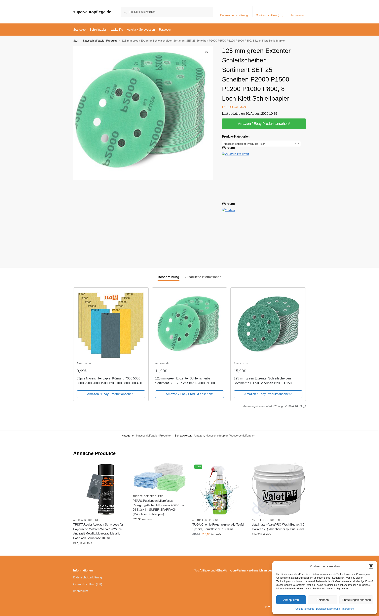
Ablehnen (323, 599)
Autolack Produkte (86, 520)
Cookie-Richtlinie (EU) (270, 15)
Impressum (348, 608)
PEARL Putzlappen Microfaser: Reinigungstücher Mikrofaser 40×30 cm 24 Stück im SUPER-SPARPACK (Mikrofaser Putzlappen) (158, 507)
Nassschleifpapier (217, 435)
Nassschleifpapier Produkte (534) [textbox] (260, 143)
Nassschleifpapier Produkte (100, 40)
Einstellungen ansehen (356, 599)
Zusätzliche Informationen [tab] (203, 277)
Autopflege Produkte (148, 496)
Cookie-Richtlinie (304, 608)
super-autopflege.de (92, 12)
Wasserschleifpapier (242, 435)
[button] (371, 566)
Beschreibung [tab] (168, 277)
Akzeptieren (291, 599)
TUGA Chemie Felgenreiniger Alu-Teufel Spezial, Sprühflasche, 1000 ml (218, 527)
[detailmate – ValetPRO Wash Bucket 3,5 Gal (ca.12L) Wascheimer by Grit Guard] (279, 489)
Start (76, 40)
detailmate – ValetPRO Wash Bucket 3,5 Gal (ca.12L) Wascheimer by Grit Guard (278, 527)
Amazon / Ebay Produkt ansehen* (264, 124)
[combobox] (261, 143)
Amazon (199, 435)
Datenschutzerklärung (328, 608)
